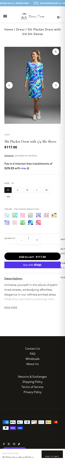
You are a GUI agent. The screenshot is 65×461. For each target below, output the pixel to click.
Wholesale (33, 359)
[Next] (55, 85)
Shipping (8, 155)
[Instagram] (13, 444)
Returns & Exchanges (32, 376)
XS (8, 190)
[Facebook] (4, 444)
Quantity (10, 238)
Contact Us (32, 348)
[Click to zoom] (55, 51)
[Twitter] (8, 444)
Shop (7, 134)
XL (47, 190)
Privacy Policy (33, 392)
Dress (20, 29)
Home (8, 29)
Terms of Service (32, 387)
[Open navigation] (8, 16)
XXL (8, 196)
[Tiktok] (18, 444)
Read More (10, 307)
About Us (32, 364)
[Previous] (9, 85)
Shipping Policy (32, 382)
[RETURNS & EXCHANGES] (32, 251)
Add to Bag (52, 456)
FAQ (32, 353)
